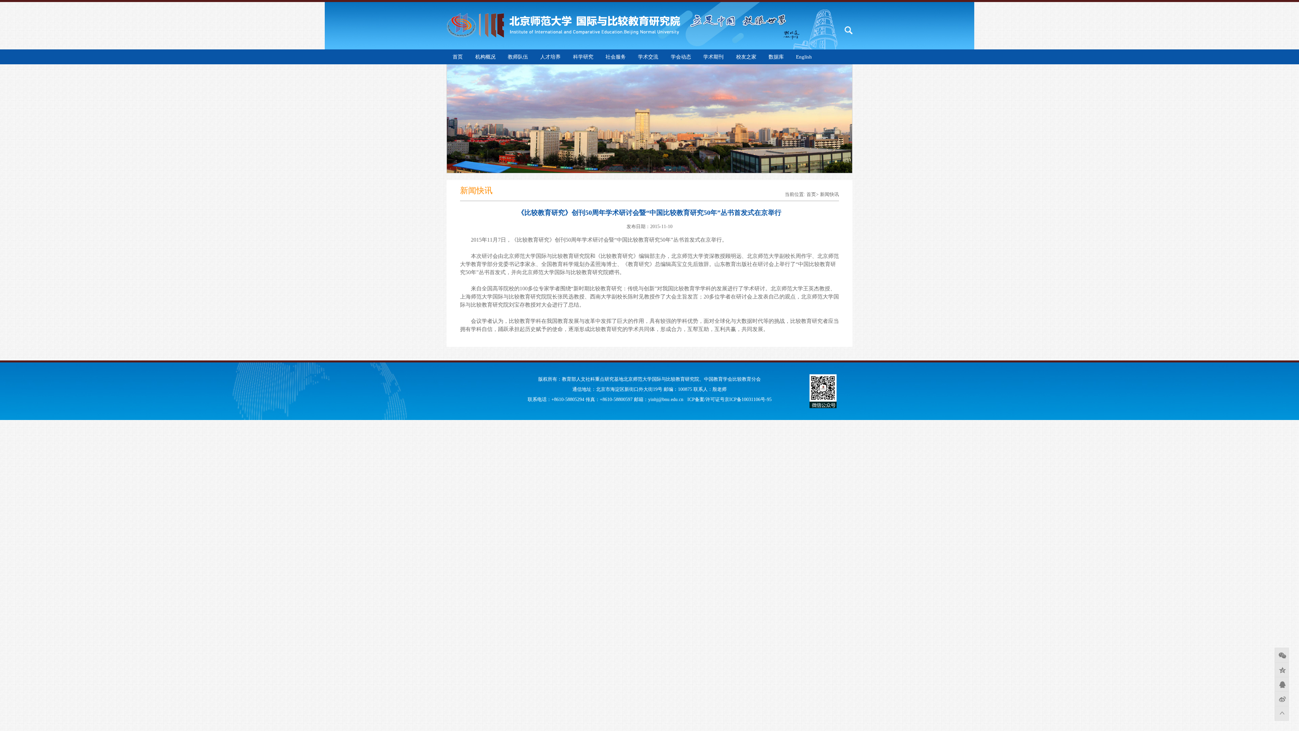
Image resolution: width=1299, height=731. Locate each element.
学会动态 (681, 57)
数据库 (776, 57)
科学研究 (583, 57)
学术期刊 (713, 57)
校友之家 (746, 57)
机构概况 (485, 57)
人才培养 (550, 57)
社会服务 (616, 57)
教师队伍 (518, 57)
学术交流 (648, 57)
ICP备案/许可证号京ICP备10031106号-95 (729, 399)
